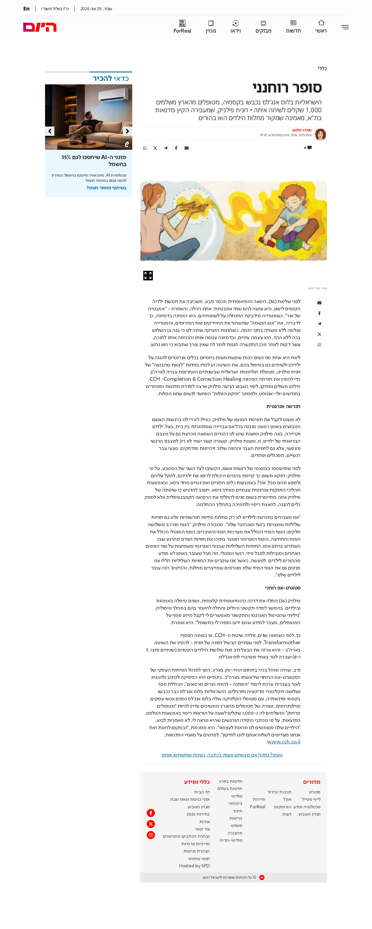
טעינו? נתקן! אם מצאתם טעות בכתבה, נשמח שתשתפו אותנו (222, 755)
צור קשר (202, 829)
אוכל (287, 799)
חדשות (293, 31)
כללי (322, 68)
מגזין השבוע (309, 814)
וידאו (235, 31)
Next (127, 131)
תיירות (259, 799)
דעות (286, 814)
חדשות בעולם (229, 788)
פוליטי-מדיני (230, 840)
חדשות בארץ (230, 781)
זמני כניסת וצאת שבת (190, 799)
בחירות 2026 (198, 814)
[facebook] (176, 147)
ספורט (315, 792)
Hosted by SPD (194, 866)
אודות (204, 822)
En (26, 8)
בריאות (235, 818)
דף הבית (202, 792)
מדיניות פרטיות (195, 844)
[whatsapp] (144, 147)
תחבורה (235, 833)
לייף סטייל (311, 799)
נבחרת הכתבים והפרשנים (186, 836)
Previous (49, 131)
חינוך (237, 811)
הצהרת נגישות (196, 851)
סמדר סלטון (302, 130)
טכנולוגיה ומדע (307, 807)
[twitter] (155, 147)
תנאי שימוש (199, 859)
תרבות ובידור (279, 792)
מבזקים (263, 31)
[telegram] (165, 147)
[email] (186, 147)
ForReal (182, 31)
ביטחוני (235, 803)
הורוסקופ (282, 807)
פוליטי (236, 796)
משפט (236, 825)
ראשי (321, 31)
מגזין (211, 31)
